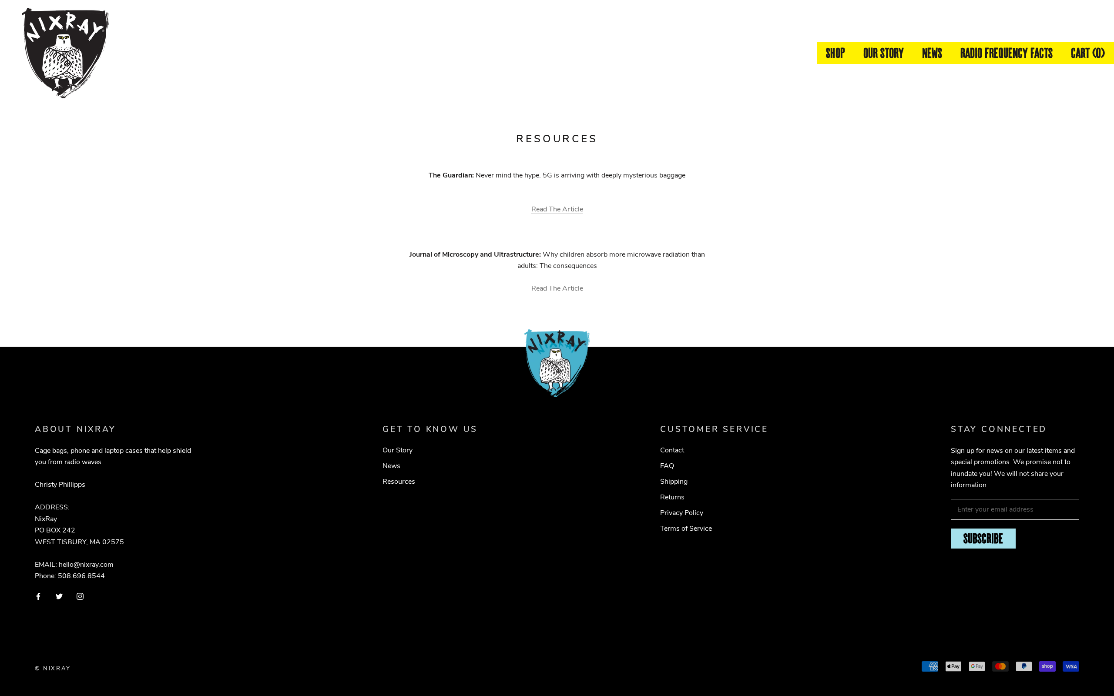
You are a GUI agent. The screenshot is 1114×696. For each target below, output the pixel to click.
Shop (835, 52)
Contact (672, 450)
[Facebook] (38, 596)
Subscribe (983, 538)
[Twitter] (59, 596)
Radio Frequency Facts (1006, 52)
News (932, 52)
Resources (399, 481)
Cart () (1088, 52)
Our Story (883, 52)
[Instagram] (80, 596)
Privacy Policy (681, 513)
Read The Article (557, 209)
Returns (672, 497)
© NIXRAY (53, 669)
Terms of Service (686, 528)
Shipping (674, 481)
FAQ (667, 466)
